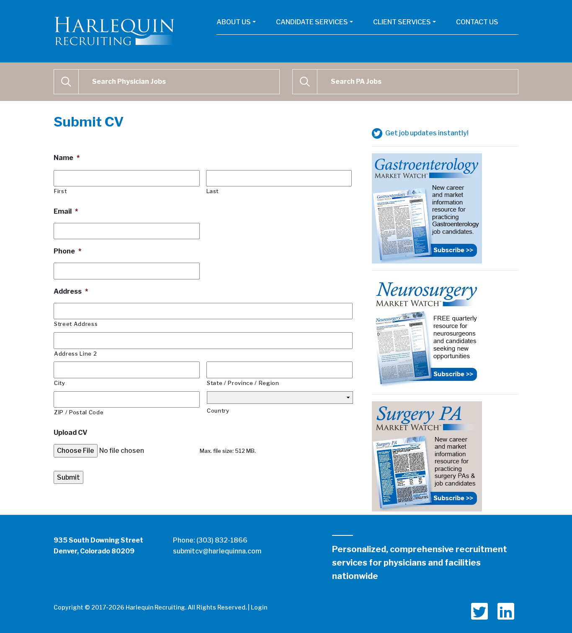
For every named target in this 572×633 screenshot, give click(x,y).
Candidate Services (312, 22)
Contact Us (477, 22)
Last (212, 191)
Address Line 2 (75, 353)
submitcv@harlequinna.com (217, 551)
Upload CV (71, 433)
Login (259, 607)
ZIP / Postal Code (78, 412)
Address (71, 291)
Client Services (402, 22)
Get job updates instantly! (426, 133)
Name (67, 158)
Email (66, 211)
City (59, 383)
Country (218, 410)
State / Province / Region (243, 383)
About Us (233, 22)
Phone (67, 251)
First (60, 191)
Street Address (76, 323)
